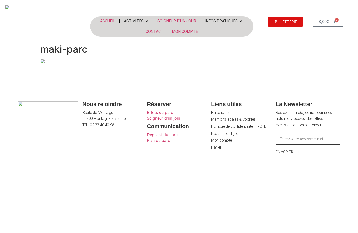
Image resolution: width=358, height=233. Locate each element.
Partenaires (220, 112)
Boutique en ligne (224, 133)
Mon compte (221, 140)
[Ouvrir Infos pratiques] (241, 21)
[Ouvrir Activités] (147, 21)
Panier (216, 147)
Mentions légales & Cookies (233, 119)
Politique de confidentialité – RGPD (238, 126)
